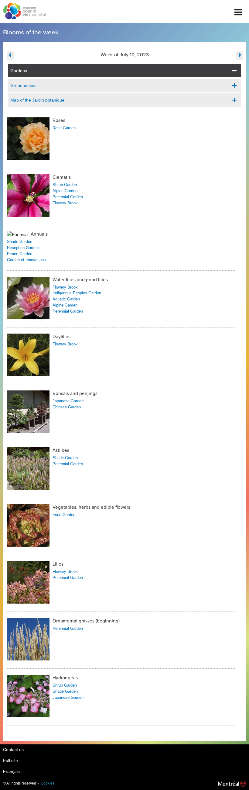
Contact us (13, 749)
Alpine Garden (65, 191)
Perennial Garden (68, 197)
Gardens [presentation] (18, 70)
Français (11, 771)
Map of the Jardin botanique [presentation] (37, 100)
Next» (239, 55)
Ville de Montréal (232, 783)
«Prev (10, 55)
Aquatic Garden (66, 299)
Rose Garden (64, 128)
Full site (10, 760)
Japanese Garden (68, 401)
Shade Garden (19, 241)
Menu (238, 10)
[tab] (124, 71)
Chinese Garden (67, 407)
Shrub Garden (65, 184)
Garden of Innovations (26, 260)
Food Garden (64, 514)
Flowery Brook (65, 203)
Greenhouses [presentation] (23, 85)
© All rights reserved (19, 783)
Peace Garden (19, 253)
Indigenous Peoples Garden (77, 293)
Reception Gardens (24, 247)
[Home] (23, 11)
